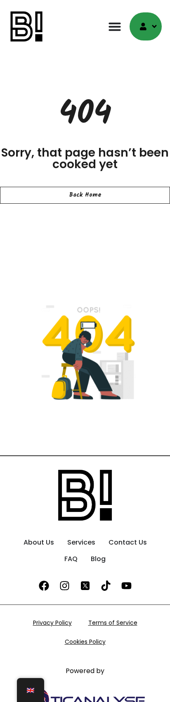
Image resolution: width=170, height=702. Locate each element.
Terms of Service (112, 623)
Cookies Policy (85, 642)
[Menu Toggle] (114, 26)
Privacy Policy (52, 623)
